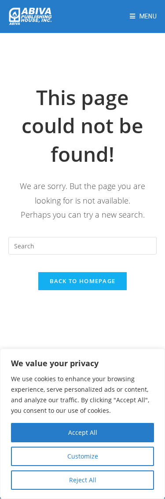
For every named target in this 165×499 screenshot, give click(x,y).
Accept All (82, 432)
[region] (82, 424)
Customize (82, 456)
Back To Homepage (83, 281)
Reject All (82, 480)
